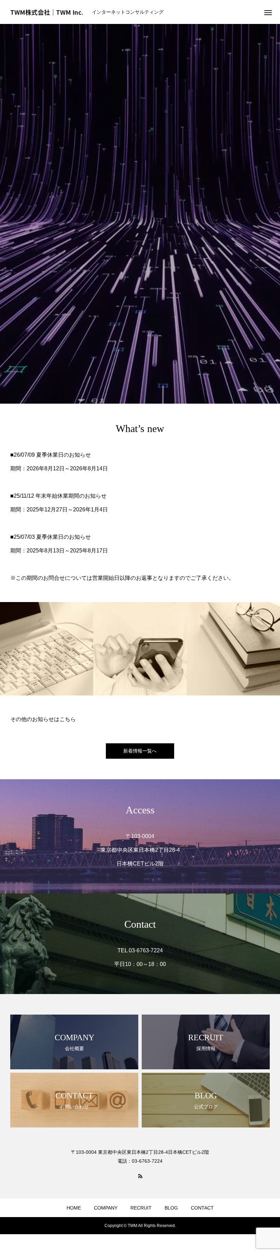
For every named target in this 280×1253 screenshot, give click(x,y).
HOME (74, 1208)
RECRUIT (141, 1208)
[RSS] (140, 1175)
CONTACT (202, 1208)
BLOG (171, 1208)
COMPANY (105, 1208)
